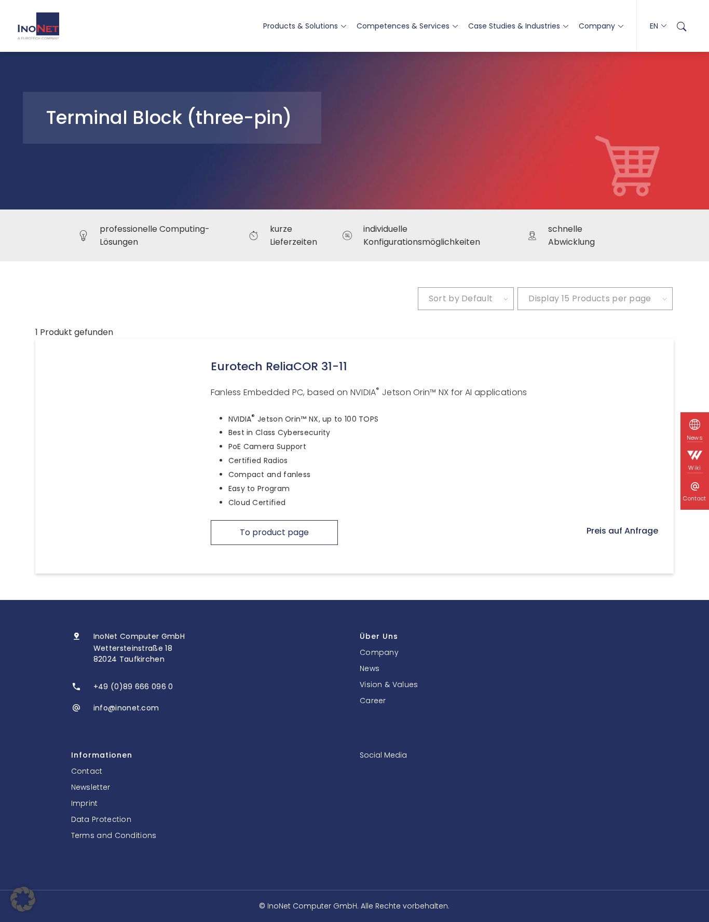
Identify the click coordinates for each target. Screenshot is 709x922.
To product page (274, 532)
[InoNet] (38, 25)
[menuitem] (681, 26)
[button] (23, 899)
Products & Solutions (300, 26)
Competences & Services (403, 26)
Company (597, 26)
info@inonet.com (126, 708)
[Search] (681, 26)
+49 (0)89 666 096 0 (133, 686)
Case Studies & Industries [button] (514, 26)
